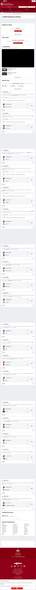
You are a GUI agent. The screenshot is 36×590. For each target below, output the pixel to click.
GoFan (15, 578)
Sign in (34, 1)
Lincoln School (15, 524)
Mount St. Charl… (15, 528)
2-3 (20, 280)
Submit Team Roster (17, 88)
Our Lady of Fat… (15, 532)
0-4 (21, 358)
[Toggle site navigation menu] (1, 1)
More (22, 11)
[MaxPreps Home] (5, 1)
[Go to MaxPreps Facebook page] (24, 566)
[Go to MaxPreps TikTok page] (11, 566)
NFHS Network (19, 578)
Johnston (3, 532)
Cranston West (4, 528)
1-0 (11, 116)
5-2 (15, 327)
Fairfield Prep (12, 358)
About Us (15, 569)
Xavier (32, 342)
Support (17, 574)
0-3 (9, 452)
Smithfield (28, 152)
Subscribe (15, 570)
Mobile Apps (20, 569)
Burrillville (7, 249)
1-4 (17, 499)
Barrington (10, 296)
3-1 (19, 264)
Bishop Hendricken (14, 95)
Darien (32, 451)
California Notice (20, 572)
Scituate (25, 526)
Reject (20, 588)
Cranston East (4, 526)
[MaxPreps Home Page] (13, 13)
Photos (19, 11)
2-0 (9, 343)
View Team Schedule (17, 34)
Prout (7, 327)
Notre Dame (7, 489)
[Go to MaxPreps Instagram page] (18, 566)
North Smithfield (15, 531)
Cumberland (3, 529)
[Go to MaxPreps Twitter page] (21, 566)
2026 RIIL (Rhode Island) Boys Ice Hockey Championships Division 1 (15, 100)
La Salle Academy (8, 104)
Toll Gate (25, 532)
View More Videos (18, 77)
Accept (14, 588)
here (23, 83)
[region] (18, 584)
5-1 (19, 296)
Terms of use (15, 572)
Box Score (3, 131)
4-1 (25, 95)
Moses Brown (7, 128)
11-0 (17, 249)
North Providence (15, 529)
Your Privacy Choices (18, 573)
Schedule (5, 11)
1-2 (12, 190)
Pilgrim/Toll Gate (26, 524)
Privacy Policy (20, 570)
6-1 (9, 212)
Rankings (15, 11)
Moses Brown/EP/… (16, 526)
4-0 (19, 153)
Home (2, 11)
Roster (8, 11)
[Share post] (33, 110)
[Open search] (30, 1)
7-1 (16, 405)
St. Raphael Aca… (26, 531)
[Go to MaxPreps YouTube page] (15, 566)
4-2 (17, 421)
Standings (11, 11)
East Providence (4, 531)
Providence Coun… (26, 525)
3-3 (11, 483)
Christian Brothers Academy (6, 499)
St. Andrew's (26, 529)
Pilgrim (7, 405)
